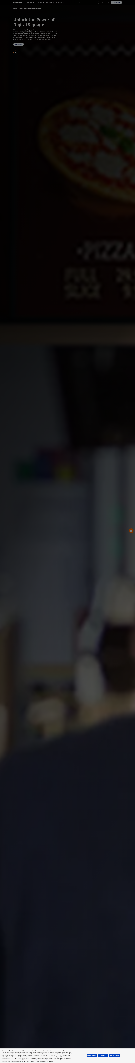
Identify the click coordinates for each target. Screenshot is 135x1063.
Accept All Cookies (114, 1055)
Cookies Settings (91, 1055)
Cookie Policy (36, 1060)
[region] (67, 1055)
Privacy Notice (45, 1060)
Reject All (103, 1055)
